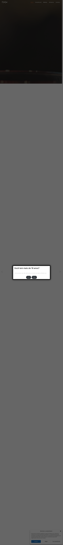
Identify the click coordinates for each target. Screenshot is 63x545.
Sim (29, 277)
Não (34, 277)
